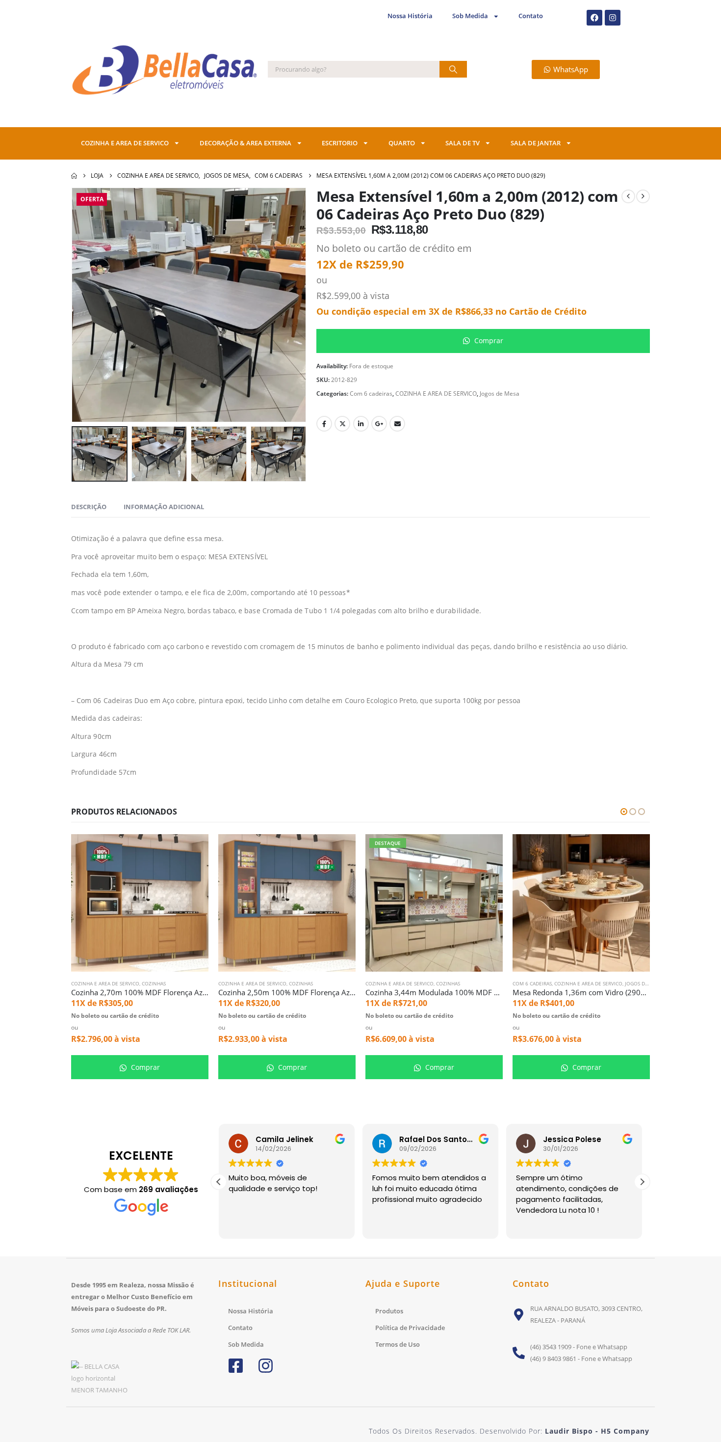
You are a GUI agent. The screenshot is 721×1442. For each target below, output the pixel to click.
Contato (530, 16)
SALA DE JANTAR (536, 143)
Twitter (342, 424)
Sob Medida (470, 16)
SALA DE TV (462, 143)
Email (397, 424)
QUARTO (401, 143)
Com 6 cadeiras (371, 393)
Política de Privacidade (410, 1327)
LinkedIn (361, 424)
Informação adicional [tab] (164, 506)
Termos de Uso (397, 1344)
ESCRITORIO (340, 143)
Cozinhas (154, 983)
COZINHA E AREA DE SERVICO (125, 143)
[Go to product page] (139, 903)
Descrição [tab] (88, 506)
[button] (86, 305)
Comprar (487, 340)
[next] (643, 196)
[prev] (628, 196)
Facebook (324, 424)
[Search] (453, 69)
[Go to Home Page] (74, 176)
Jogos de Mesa (499, 393)
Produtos (389, 1310)
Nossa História (410, 16)
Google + (379, 424)
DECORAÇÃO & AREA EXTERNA (245, 143)
